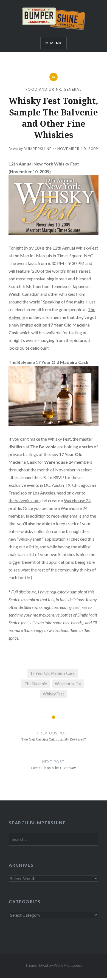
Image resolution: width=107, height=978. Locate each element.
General (72, 89)
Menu (55, 43)
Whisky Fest (53, 694)
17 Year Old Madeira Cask (52, 673)
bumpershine (38, 149)
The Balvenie (35, 683)
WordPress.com (67, 965)
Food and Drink (43, 89)
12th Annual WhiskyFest (75, 247)
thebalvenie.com (24, 500)
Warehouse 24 (77, 500)
